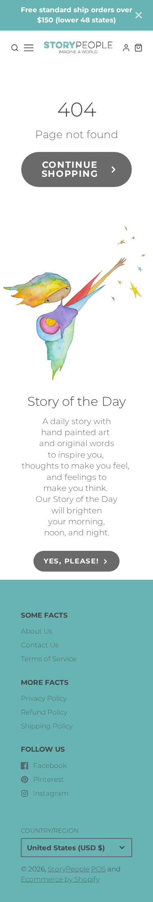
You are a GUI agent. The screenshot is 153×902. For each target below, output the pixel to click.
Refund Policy (44, 712)
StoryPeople (68, 869)
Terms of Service (48, 659)
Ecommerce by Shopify (60, 879)
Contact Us (39, 645)
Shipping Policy (47, 726)
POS (98, 869)
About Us (36, 631)
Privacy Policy (44, 698)
